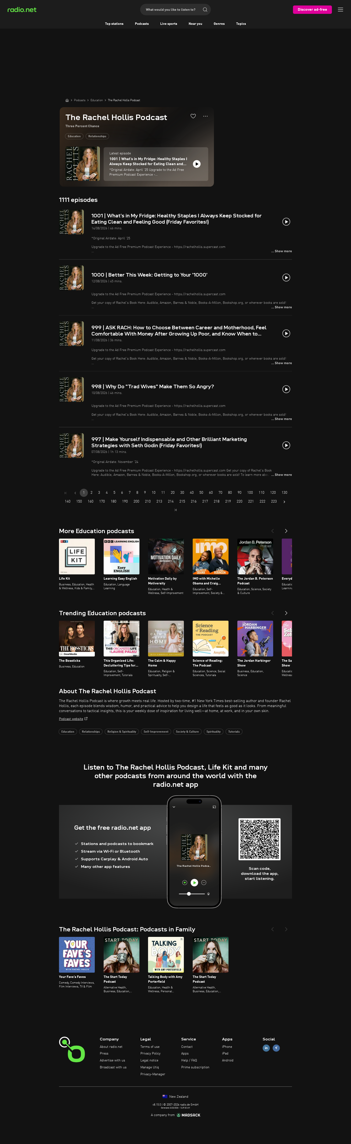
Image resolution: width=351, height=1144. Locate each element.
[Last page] (175, 510)
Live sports (168, 24)
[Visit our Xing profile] (276, 1047)
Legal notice (149, 1060)
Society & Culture (187, 731)
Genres (219, 24)
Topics (241, 24)
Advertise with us (112, 1060)
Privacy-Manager (152, 1074)
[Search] (205, 9)
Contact (187, 1047)
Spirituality (214, 731)
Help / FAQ (189, 1060)
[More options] (205, 116)
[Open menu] (340, 9)
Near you (195, 24)
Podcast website (71, 719)
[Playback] (197, 164)
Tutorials (234, 731)
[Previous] (272, 529)
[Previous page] (75, 493)
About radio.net (111, 1047)
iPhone (227, 1047)
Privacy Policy (150, 1053)
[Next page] (284, 502)
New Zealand (178, 1096)
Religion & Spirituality (121, 731)
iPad (225, 1053)
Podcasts (142, 24)
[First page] (65, 493)
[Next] (286, 529)
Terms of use (150, 1047)
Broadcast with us (113, 1067)
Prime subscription (195, 1067)
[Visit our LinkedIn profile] (266, 1047)
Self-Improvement (156, 731)
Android (228, 1060)
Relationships (97, 136)
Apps (185, 1053)
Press (104, 1053)
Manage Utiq (149, 1067)
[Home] (67, 100)
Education (74, 136)
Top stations (114, 24)
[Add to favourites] (193, 116)
